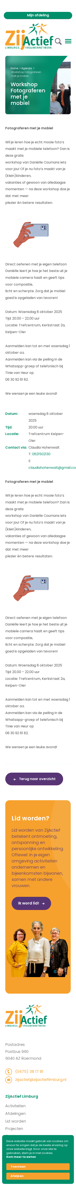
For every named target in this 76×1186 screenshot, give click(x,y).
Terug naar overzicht (37, 778)
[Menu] (68, 41)
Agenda (26, 68)
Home (14, 68)
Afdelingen (15, 1113)
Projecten (14, 1128)
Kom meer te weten (21, 1157)
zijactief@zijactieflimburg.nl (40, 1079)
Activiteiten (15, 1106)
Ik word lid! (29, 903)
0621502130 (41, 454)
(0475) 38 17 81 (28, 1071)
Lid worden (15, 1121)
